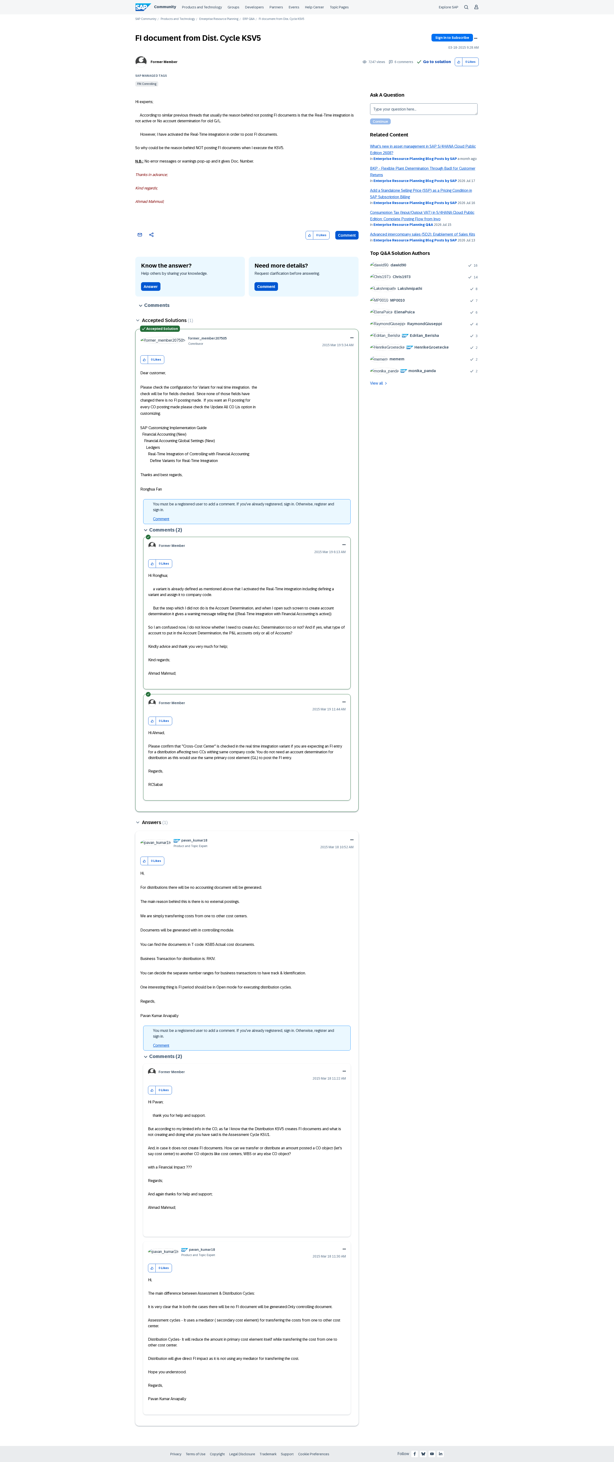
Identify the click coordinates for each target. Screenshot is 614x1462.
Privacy (175, 1454)
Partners (276, 7)
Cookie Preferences (313, 1454)
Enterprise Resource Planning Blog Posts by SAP (415, 159)
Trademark (268, 1454)
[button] (458, 62)
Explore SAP (448, 7)
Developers (254, 7)
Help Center (314, 7)
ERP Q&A (248, 19)
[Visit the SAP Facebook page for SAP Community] (415, 1454)
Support (287, 1454)
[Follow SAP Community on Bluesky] (423, 1454)
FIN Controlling (146, 84)
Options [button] (476, 38)
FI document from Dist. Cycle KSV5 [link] (281, 19)
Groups (233, 7)
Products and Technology (202, 7)
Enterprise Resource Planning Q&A (403, 225)
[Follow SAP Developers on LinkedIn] (441, 1454)
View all (376, 383)
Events (294, 7)
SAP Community (145, 19)
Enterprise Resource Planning (218, 19)
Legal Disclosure (242, 1454)
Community (165, 7)
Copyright (217, 1454)
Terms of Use (196, 1454)
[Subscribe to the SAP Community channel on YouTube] (432, 1454)
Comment (347, 235)
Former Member (164, 62)
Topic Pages (339, 7)
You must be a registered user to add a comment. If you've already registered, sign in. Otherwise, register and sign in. (243, 507)
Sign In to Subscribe (452, 38)
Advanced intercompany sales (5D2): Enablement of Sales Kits (422, 234)
